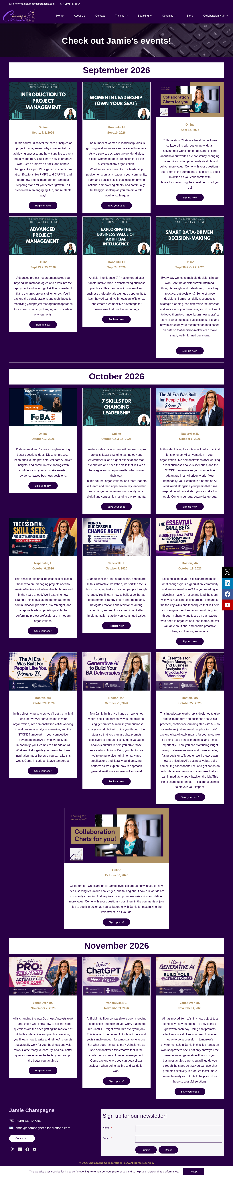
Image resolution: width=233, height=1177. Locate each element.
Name (107, 1127)
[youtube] (227, 605)
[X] (12, 1149)
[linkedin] (227, 583)
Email (107, 1138)
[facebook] (227, 594)
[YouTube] (34, 1149)
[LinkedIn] (20, 1149)
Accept (194, 1171)
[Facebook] (27, 1149)
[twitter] (227, 572)
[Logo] (19, 15)
